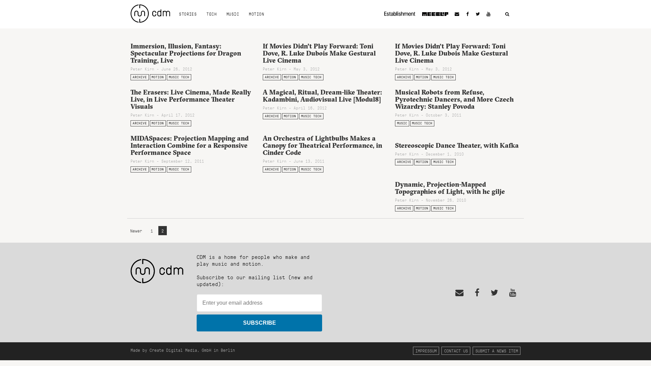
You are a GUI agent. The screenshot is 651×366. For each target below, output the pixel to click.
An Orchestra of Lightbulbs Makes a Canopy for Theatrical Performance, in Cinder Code (322, 145)
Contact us (456, 350)
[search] (507, 14)
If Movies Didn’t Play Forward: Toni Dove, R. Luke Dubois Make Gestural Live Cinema (451, 53)
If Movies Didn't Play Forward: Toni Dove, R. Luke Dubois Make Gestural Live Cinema (319, 53)
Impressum (426, 350)
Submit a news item (496, 350)
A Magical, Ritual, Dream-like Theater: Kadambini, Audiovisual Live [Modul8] (322, 95)
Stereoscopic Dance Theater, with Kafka (457, 145)
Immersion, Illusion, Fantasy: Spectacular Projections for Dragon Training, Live (186, 53)
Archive (140, 77)
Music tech (179, 77)
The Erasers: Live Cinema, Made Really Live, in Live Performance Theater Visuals (191, 99)
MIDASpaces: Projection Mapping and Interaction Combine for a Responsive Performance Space (190, 145)
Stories (188, 14)
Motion (256, 14)
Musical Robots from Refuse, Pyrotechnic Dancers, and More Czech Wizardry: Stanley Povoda (454, 99)
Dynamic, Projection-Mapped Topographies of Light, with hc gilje (450, 188)
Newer (137, 230)
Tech (211, 14)
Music (232, 14)
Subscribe (259, 323)
